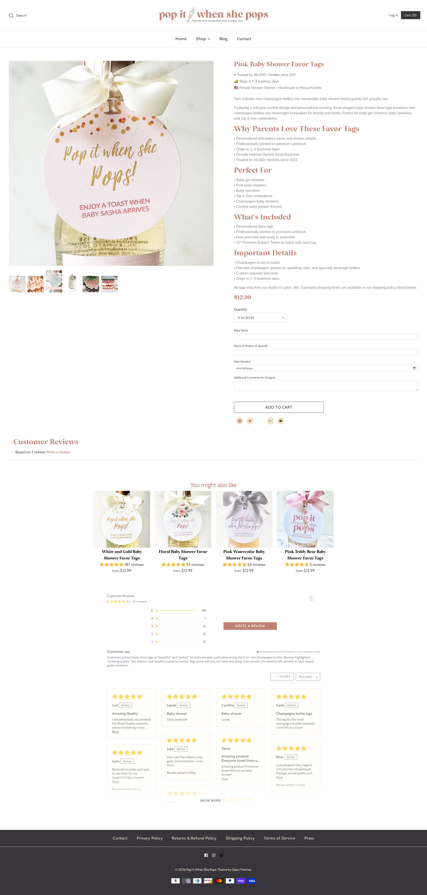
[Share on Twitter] (250, 420)
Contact (244, 38)
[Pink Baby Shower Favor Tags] (111, 163)
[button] (112, 564)
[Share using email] (280, 420)
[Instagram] (213, 855)
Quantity (240, 309)
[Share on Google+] (270, 420)
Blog (224, 38)
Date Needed (242, 361)
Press (309, 838)
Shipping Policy (240, 838)
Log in (393, 15)
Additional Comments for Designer (255, 377)
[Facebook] (206, 855)
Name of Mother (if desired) (251, 346)
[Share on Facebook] (239, 420)
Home (181, 38)
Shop (203, 38)
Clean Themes (241, 870)
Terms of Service (279, 838)
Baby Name (241, 330)
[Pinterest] (221, 855)
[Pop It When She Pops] (213, 7)
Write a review (58, 452)
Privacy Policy (150, 838)
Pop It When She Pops (201, 870)
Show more (210, 800)
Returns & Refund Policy (194, 838)
